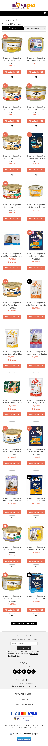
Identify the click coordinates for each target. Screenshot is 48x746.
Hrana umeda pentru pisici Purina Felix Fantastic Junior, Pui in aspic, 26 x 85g (36, 254)
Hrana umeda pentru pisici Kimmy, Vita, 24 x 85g (36, 401)
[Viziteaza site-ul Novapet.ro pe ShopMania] (24, 739)
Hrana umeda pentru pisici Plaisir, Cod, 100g (36, 59)
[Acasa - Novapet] (24, 5)
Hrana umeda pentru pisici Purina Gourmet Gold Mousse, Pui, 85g (12, 59)
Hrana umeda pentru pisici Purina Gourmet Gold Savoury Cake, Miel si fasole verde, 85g (12, 548)
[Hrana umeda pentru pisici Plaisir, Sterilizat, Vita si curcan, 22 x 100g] (36, 338)
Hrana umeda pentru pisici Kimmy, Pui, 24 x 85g (12, 352)
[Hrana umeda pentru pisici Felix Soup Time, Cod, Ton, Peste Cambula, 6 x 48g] (36, 583)
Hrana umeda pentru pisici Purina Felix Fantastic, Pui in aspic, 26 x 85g (36, 450)
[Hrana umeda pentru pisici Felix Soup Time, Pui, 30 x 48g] (36, 485)
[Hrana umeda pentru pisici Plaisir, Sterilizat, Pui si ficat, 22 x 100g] (12, 485)
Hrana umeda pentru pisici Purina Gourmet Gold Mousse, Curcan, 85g (12, 157)
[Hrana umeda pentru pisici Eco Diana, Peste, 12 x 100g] (12, 240)
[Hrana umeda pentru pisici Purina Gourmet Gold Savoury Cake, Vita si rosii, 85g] (12, 191)
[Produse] (3, 14)
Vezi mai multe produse (24, 623)
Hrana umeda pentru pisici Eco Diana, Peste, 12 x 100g (12, 254)
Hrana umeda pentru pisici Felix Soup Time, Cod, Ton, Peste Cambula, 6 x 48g (36, 597)
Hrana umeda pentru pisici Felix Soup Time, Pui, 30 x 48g (36, 499)
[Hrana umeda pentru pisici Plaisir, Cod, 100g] (36, 44)
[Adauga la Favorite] (12, 77)
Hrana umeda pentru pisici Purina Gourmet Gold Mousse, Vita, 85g (12, 108)
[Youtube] (19, 671)
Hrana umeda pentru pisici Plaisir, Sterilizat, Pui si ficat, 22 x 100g (12, 499)
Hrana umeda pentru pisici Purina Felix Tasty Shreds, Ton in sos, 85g (36, 157)
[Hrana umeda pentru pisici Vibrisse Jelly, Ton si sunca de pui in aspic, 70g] (36, 191)
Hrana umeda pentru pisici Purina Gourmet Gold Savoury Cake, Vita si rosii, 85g (12, 206)
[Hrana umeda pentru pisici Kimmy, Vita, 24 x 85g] (36, 387)
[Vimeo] (29, 671)
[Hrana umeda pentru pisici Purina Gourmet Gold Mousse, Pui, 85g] (12, 45)
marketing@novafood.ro (25, 686)
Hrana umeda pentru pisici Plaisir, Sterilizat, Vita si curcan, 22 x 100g (36, 352)
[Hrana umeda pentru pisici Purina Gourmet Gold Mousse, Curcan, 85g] (12, 142)
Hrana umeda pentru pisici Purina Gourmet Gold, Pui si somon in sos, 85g (36, 108)
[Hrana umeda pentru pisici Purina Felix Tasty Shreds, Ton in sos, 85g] (36, 142)
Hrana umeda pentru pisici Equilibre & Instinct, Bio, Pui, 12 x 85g (12, 401)
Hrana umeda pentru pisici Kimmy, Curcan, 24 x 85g (36, 303)
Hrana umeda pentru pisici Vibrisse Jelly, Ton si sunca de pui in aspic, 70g (36, 206)
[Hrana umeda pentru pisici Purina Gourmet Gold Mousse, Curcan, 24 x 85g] (12, 289)
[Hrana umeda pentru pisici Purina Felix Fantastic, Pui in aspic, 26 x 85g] (36, 436)
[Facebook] (15, 671)
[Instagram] (33, 671)
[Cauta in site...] (45, 13)
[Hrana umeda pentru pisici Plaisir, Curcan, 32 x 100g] (36, 534)
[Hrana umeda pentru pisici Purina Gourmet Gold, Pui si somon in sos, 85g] (36, 94)
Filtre (13, 28)
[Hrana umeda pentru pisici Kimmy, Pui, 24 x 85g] (12, 338)
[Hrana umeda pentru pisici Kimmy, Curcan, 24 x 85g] (36, 289)
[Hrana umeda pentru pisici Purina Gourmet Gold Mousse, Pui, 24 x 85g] (12, 583)
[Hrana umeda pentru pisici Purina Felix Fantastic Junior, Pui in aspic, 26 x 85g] (36, 240)
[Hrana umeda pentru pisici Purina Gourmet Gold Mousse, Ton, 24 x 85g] (12, 436)
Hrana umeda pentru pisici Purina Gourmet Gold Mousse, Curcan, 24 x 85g (12, 303)
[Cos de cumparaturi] (39, 13)
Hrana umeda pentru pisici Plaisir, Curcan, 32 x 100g (36, 548)
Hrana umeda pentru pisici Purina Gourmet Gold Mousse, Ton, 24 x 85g (12, 450)
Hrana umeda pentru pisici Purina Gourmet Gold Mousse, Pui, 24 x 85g (12, 597)
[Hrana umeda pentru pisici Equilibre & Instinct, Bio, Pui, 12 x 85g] (12, 387)
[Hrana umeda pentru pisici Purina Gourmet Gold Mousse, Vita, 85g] (12, 94)
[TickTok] (24, 671)
